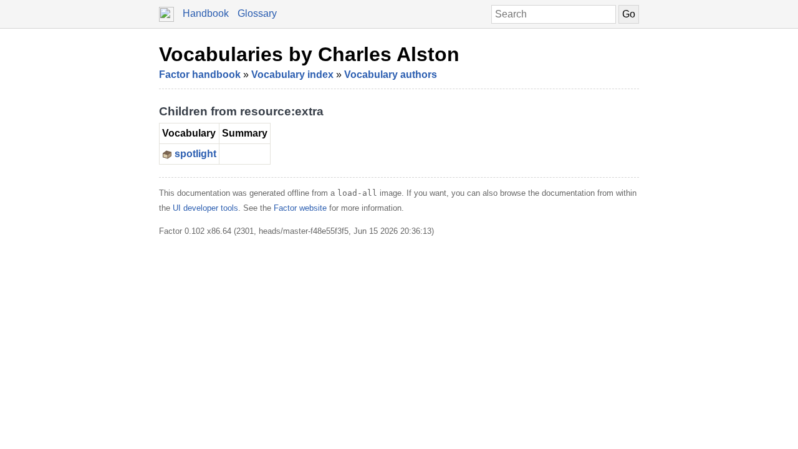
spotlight (195, 153)
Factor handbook (200, 74)
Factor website (300, 208)
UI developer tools (205, 208)
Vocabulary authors (390, 74)
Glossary (257, 13)
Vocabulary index (292, 74)
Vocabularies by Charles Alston (309, 54)
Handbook (206, 13)
